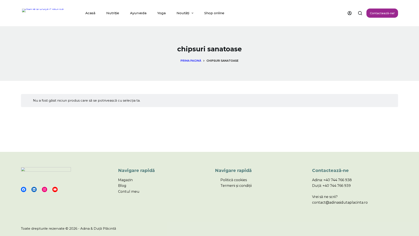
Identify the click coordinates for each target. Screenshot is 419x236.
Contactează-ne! (382, 13)
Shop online (214, 13)
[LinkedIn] (34, 189)
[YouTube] (55, 189)
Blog (122, 186)
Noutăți (183, 13)
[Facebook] (23, 189)
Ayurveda (138, 13)
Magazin (125, 180)
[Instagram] (44, 189)
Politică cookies (233, 180)
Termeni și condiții (236, 186)
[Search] (360, 13)
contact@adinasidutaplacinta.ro (340, 202)
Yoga (161, 13)
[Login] (350, 13)
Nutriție (112, 13)
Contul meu (128, 191)
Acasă (90, 13)
